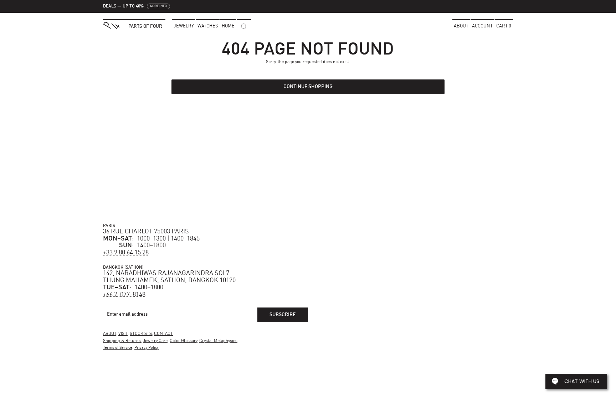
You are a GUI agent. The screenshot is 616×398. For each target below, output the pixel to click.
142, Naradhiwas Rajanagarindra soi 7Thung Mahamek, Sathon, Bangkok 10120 (169, 277)
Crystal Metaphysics (218, 341)
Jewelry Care (155, 341)
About (461, 26)
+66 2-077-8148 (124, 294)
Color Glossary (183, 341)
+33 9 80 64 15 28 (126, 252)
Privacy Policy (146, 348)
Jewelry (184, 26)
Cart (503, 26)
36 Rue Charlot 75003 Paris (146, 231)
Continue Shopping (308, 86)
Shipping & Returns (122, 341)
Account (482, 26)
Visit (123, 334)
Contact (163, 334)
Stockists (141, 334)
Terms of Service (117, 348)
